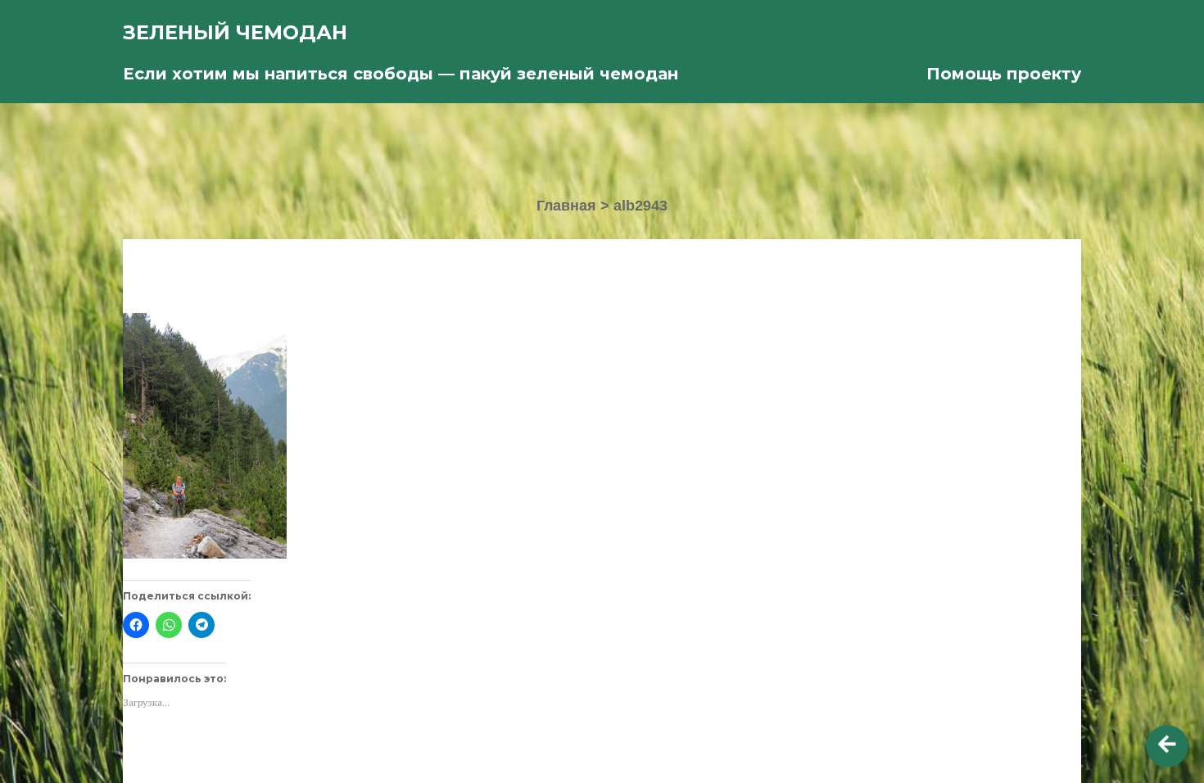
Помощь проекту (1003, 74)
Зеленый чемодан (235, 32)
